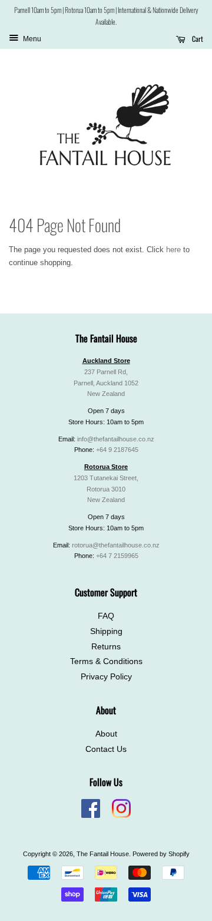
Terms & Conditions (106, 661)
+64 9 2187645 (117, 449)
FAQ (106, 616)
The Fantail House (103, 853)
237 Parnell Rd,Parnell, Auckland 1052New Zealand (106, 383)
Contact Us (106, 749)
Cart (196, 39)
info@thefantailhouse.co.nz (115, 439)
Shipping (106, 631)
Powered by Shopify (161, 853)
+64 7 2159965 (117, 555)
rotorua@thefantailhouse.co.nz (116, 545)
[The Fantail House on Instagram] (121, 815)
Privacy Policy (106, 676)
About (106, 733)
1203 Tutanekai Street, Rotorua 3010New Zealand (106, 489)
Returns (106, 646)
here (173, 249)
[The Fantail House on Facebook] (90, 815)
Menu (31, 39)
